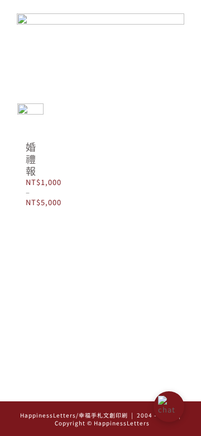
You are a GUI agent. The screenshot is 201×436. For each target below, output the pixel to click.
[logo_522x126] (100, 17)
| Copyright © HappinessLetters (116, 419)
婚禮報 (31, 158)
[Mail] (116, 389)
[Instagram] (85, 389)
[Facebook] (100, 389)
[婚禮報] (30, 116)
